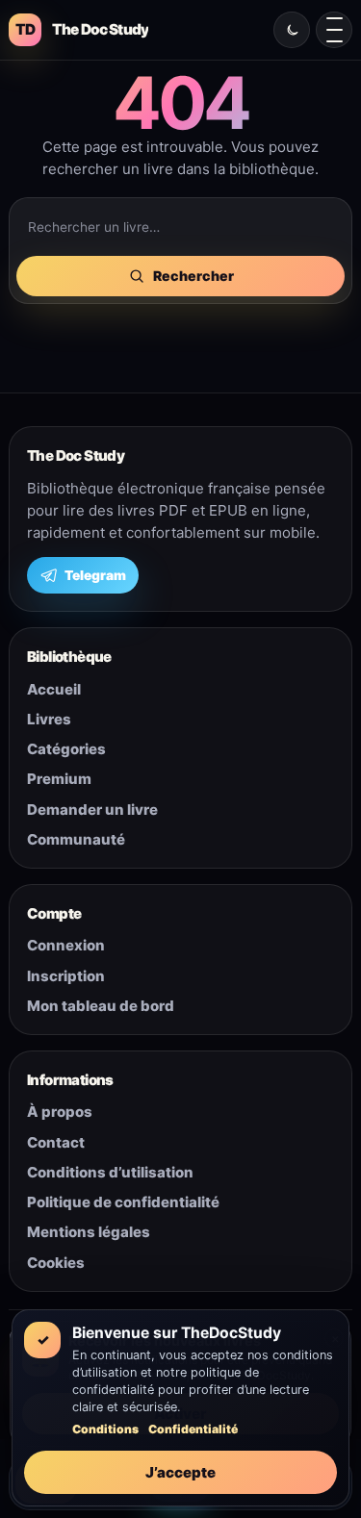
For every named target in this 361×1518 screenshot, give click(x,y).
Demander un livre (92, 809)
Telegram (95, 575)
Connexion (66, 945)
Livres (49, 719)
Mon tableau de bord (100, 1006)
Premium (59, 779)
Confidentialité (193, 1429)
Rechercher (193, 275)
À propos (59, 1111)
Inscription (66, 976)
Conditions (105, 1429)
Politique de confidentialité (123, 1202)
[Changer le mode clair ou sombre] (291, 30)
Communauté (76, 839)
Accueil (54, 689)
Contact (56, 1142)
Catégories (66, 749)
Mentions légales (88, 1232)
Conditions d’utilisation (110, 1172)
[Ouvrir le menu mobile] (334, 30)
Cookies (56, 1262)
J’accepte (180, 1472)
